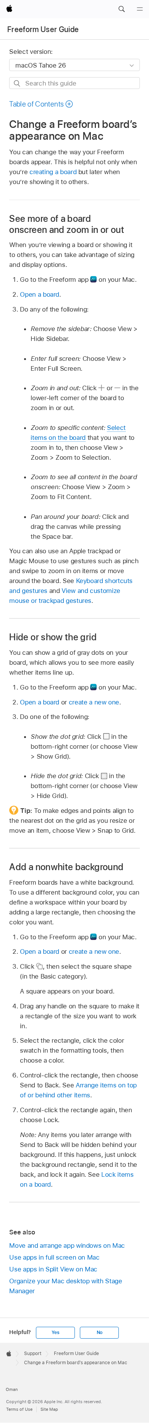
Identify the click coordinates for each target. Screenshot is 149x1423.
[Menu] (140, 9)
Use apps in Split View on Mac (53, 1269)
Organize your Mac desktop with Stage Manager (65, 1286)
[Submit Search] (17, 83)
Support (32, 1353)
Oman (12, 1389)
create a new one (94, 702)
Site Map (49, 1409)
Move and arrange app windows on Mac (67, 1245)
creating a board (52, 172)
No (100, 1332)
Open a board (39, 294)
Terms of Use (19, 1409)
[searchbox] (74, 83)
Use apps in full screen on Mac (54, 1257)
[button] (121, 9)
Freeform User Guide (43, 29)
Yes (55, 1332)
